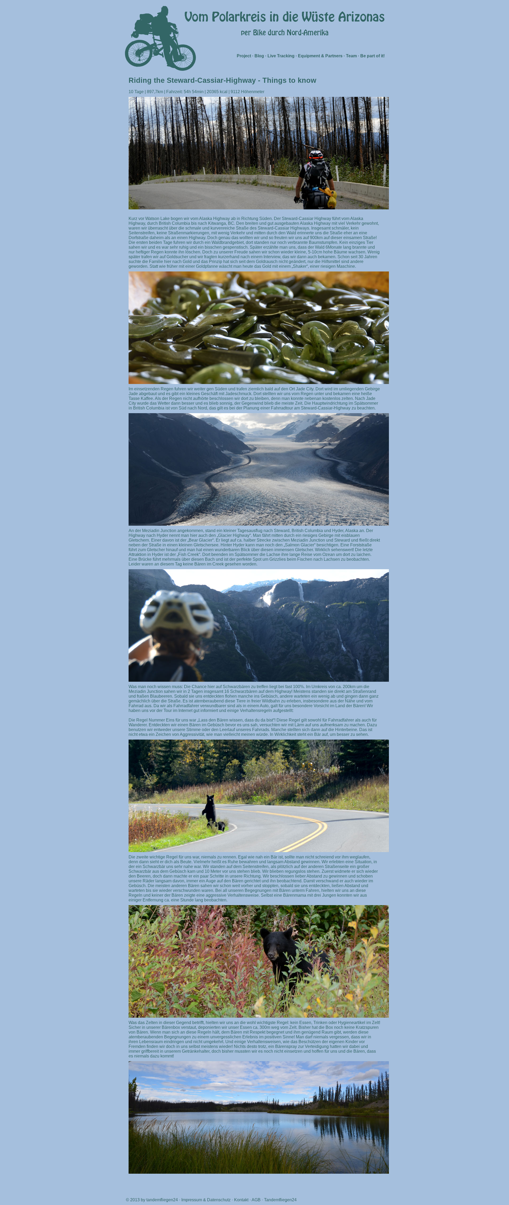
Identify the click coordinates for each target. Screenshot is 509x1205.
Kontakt (241, 1200)
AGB (256, 1200)
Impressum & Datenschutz (206, 1200)
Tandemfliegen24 (280, 1200)
